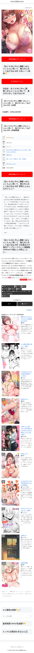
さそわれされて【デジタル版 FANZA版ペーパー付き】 (26, 374)
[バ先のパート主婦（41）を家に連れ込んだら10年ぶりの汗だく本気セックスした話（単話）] (10, 438)
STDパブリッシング (11, 163)
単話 (7, 158)
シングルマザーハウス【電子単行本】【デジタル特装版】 (26, 483)
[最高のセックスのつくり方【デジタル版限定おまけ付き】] (10, 328)
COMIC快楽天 (24, 562)
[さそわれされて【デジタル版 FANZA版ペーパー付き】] (10, 383)
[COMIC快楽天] (10, 574)
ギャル (11, 158)
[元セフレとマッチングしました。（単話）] (10, 520)
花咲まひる (9, 154)
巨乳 (20, 158)
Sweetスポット (24, 399)
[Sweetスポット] (10, 411)
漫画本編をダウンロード (17, 59)
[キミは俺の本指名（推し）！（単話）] (10, 356)
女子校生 (24, 158)
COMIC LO (23, 535)
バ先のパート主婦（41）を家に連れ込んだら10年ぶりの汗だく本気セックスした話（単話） (26, 430)
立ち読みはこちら (17, 81)
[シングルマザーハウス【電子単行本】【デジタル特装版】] (10, 493)
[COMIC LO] (10, 547)
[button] (24, 304)
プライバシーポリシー (17, 647)
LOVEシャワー (24, 453)
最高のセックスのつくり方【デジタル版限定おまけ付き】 (26, 318)
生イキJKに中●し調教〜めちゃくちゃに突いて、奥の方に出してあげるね (16, 292)
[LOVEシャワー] (10, 465)
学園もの (16, 158)
